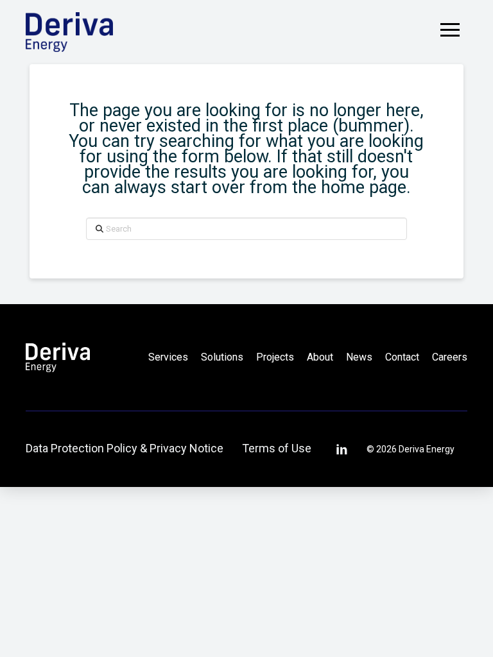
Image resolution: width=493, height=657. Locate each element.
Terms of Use (276, 448)
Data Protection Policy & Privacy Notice (124, 448)
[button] (450, 29)
